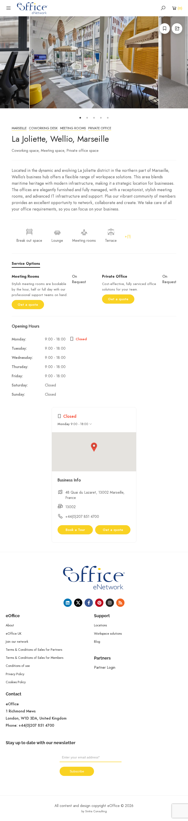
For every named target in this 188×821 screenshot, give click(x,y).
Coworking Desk (43, 128)
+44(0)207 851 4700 (82, 516)
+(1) (128, 236)
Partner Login (104, 667)
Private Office (99, 128)
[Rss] (120, 603)
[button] (94, 447)
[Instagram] (110, 603)
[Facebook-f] (89, 603)
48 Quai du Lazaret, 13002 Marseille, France (94, 495)
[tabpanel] (94, 62)
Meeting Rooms (73, 128)
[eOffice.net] (32, 7)
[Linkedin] (68, 603)
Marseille (19, 128)
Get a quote (28, 304)
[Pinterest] (99, 603)
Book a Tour (75, 529)
